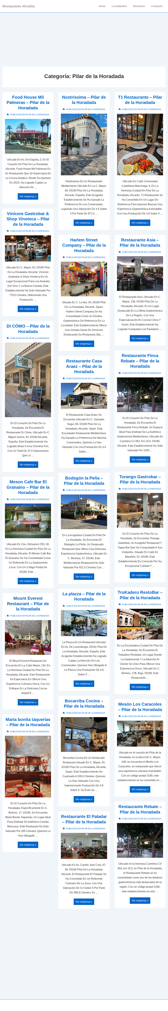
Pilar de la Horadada (37, 114)
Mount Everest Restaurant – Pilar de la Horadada (28, 603)
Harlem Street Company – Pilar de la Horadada (84, 245)
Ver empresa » (27, 197)
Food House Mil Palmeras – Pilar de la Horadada (28, 102)
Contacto (157, 6)
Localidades (119, 6)
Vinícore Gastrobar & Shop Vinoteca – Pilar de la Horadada (28, 219)
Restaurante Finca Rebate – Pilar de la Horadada (140, 361)
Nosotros (139, 6)
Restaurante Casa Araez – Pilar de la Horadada (84, 366)
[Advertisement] (84, 37)
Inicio (102, 6)
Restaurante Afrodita (18, 6)
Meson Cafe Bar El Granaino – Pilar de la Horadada (28, 487)
